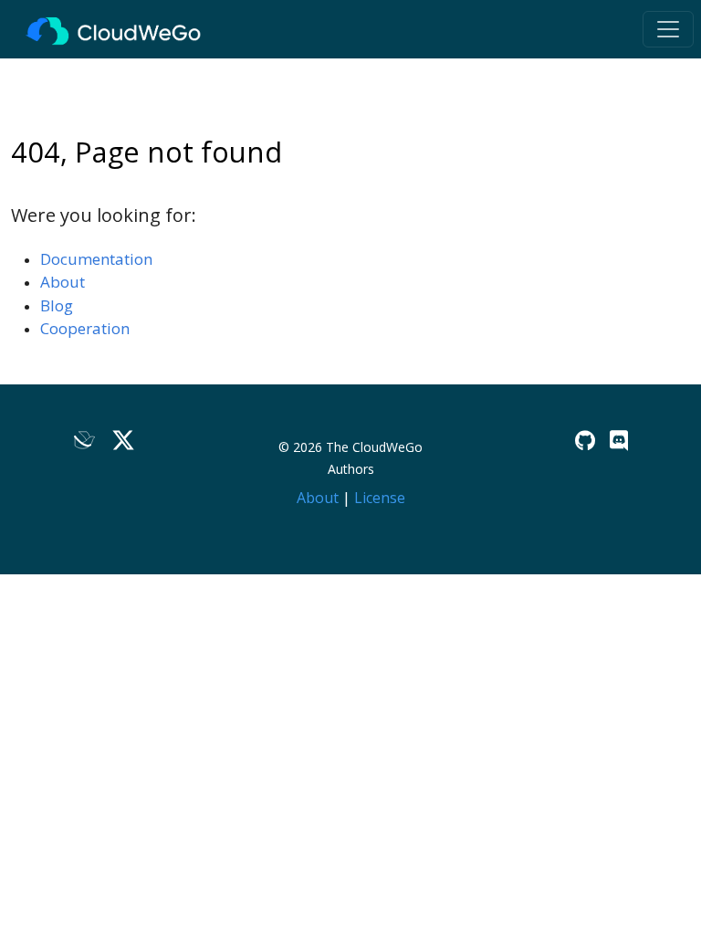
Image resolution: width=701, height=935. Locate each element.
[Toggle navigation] (668, 29)
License (379, 498)
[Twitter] (123, 440)
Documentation (96, 258)
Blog (56, 305)
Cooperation (85, 328)
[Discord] (619, 440)
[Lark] (85, 440)
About (62, 281)
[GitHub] (585, 440)
